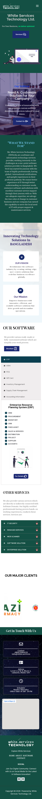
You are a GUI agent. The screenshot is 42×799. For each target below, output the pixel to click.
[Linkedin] (23, 782)
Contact (21, 761)
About (19, 758)
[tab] (21, 362)
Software (28, 758)
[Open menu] (38, 6)
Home (12, 758)
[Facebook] (19, 782)
